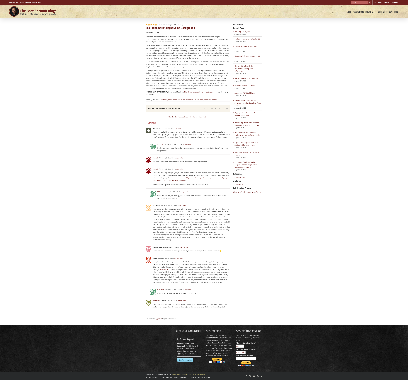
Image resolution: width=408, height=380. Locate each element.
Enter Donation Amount (244, 355)
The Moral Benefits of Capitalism (246, 78)
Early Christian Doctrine (208, 100)
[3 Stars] (151, 25)
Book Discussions (179, 100)
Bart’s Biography (166, 100)
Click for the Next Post (198, 117)
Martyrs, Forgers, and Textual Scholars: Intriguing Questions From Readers (247, 103)
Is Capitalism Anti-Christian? (244, 86)
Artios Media (176, 375)
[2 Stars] (149, 25)
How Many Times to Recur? (246, 349)
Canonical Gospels (192, 100)
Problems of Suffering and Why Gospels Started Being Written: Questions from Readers (245, 164)
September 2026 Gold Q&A (244, 93)
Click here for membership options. (198, 92)
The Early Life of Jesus (242, 31)
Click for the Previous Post (178, 117)
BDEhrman (160, 144)
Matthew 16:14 (165, 269)
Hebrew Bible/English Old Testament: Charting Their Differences (243, 68)
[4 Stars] (154, 25)
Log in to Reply (176, 128)
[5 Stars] (156, 25)
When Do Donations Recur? (246, 343)
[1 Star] (147, 25)
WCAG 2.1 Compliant (199, 375)
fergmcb (155, 158)
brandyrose (156, 301)
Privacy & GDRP (186, 375)
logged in (158, 319)
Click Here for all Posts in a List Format (247, 192)
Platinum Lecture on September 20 (247, 39)
